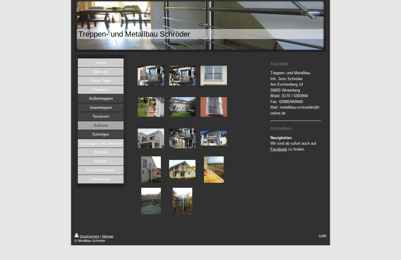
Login (322, 235)
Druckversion (89, 236)
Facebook (278, 149)
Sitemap (107, 236)
